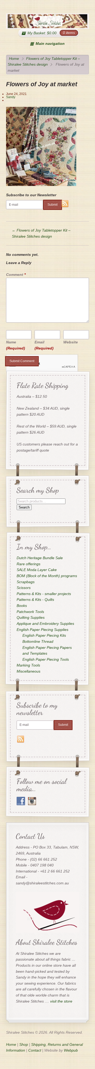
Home (14, 58)
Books (21, 605)
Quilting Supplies (30, 617)
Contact (34, 1050)
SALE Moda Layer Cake (36, 570)
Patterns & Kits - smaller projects (43, 594)
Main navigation (50, 43)
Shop (23, 1044)
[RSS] (65, 204)
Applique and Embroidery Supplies (45, 623)
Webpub (71, 1050)
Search (23, 507)
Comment (16, 274)
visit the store (61, 1001)
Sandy (10, 97)
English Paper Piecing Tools (45, 659)
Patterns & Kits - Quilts (35, 599)
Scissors (23, 588)
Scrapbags (25, 581)
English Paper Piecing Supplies (42, 629)
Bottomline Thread (37, 641)
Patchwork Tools (30, 612)
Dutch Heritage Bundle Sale (39, 558)
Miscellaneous (28, 671)
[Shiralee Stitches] (47, 21)
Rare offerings (28, 564)
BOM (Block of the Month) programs (46, 576)
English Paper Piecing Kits (44, 635)
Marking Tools (28, 665)
